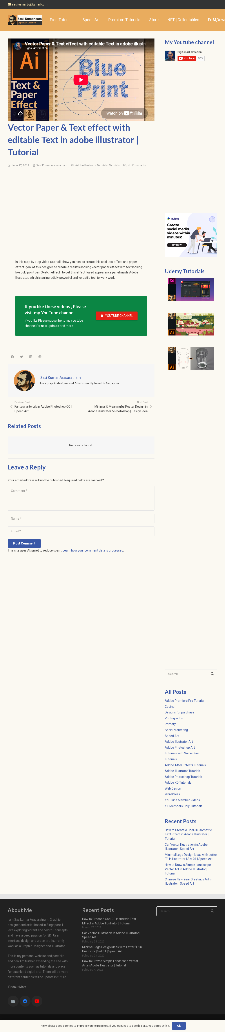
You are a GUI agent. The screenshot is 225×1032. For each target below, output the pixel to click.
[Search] (214, 19)
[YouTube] (36, 1001)
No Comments (137, 165)
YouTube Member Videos (182, 800)
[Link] (25, 20)
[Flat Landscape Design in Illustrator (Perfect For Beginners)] (191, 324)
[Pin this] (40, 357)
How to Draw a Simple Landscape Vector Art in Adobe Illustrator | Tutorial (188, 869)
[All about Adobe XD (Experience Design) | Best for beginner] (191, 289)
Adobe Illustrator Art (179, 741)
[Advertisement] (81, 205)
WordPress (172, 794)
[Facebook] (25, 1001)
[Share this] (12, 357)
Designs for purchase (179, 712)
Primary (170, 724)
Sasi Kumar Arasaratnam (51, 165)
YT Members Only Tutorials (183, 806)
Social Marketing (176, 730)
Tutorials (114, 165)
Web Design (173, 788)
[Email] (13, 1001)
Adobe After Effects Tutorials (185, 765)
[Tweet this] (21, 357)
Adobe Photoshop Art (180, 747)
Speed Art (172, 736)
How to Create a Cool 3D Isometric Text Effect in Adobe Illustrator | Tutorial (188, 834)
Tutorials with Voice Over (182, 753)
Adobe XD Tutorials (178, 782)
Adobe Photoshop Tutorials (184, 777)
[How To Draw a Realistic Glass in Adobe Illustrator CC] (191, 358)
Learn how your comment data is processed (93, 550)
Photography (174, 718)
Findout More (17, 987)
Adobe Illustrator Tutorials (91, 165)
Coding (169, 706)
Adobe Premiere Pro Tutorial (184, 700)
